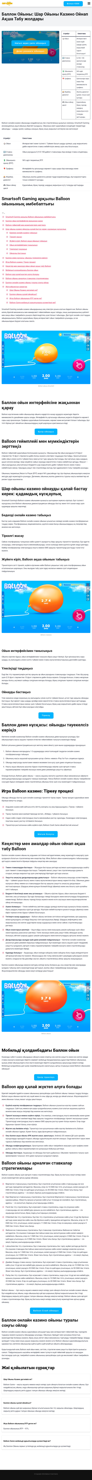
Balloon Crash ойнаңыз (46, 1311)
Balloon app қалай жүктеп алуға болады (22, 274)
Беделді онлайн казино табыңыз (23, 233)
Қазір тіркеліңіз (46, 1077)
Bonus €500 (73, 4)
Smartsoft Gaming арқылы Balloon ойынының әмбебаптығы (31, 217)
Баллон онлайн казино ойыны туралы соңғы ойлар (27, 283)
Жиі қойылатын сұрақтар (16, 287)
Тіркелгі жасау (16, 237)
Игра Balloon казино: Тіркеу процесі (21, 262)
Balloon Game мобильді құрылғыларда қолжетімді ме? (33, 303)
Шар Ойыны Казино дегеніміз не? (24, 290)
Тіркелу (46, 715)
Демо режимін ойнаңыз (30, 51)
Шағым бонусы (46, 834)
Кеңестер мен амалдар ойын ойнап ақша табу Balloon (28, 266)
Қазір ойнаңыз (46, 432)
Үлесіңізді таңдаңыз (18, 249)
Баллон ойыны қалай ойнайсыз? (23, 294)
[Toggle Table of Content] (3, 213)
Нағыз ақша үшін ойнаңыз (30, 43)
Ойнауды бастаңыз (18, 253)
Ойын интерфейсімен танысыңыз (23, 245)
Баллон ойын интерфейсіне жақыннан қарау (24, 221)
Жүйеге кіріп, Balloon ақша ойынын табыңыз (28, 241)
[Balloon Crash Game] (7, 3)
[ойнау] (46, 632)
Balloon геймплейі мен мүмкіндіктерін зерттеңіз (26, 225)
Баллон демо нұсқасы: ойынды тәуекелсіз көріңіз (26, 258)
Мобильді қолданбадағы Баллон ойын (22, 270)
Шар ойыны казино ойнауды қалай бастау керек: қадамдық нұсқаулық (36, 229)
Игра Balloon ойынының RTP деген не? (26, 298)
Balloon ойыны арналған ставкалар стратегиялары (27, 278)
